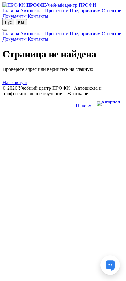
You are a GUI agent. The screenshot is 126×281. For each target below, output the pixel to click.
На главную (14, 82)
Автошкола (32, 10)
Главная (10, 10)
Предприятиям (85, 10)
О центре (111, 10)
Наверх (83, 105)
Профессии (57, 10)
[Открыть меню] (4, 30)
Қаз (21, 22)
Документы (14, 16)
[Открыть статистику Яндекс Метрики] (110, 106)
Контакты (38, 16)
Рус (8, 22)
